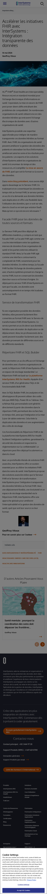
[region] (23, 871)
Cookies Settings (23, 884)
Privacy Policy (31, 880)
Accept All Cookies (23, 890)
